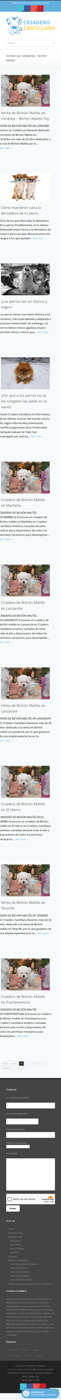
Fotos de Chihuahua (20, 1275)
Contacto (12, 1256)
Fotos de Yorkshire (19, 1267)
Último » (21, 1068)
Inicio (10, 1229)
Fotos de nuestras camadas (23, 1264)
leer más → (40, 238)
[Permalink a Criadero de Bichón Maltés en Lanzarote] (25, 581)
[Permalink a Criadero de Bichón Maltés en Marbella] (25, 478)
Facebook (27, 8)
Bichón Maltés (17, 1248)
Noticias (36, 1350)
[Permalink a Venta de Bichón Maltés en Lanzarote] (25, 683)
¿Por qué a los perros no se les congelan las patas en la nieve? (24, 401)
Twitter (21, 8)
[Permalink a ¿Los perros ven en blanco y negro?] (25, 279)
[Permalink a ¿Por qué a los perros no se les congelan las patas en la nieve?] (25, 373)
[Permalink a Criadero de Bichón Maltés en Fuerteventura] (25, 974)
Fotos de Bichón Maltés (21, 1279)
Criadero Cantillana (36, 1365)
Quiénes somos (15, 1232)
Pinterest (40, 8)
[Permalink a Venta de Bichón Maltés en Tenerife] (25, 880)
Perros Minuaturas (14, 1356)
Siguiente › (7, 1068)
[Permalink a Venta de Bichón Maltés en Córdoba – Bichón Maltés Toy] (25, 91)
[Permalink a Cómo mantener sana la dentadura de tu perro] (25, 187)
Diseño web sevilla (30, 1380)
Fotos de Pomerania (20, 1271)
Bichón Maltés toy (30, 1376)
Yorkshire (14, 1252)
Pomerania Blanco (43, 1372)
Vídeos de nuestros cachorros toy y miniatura (30, 1283)
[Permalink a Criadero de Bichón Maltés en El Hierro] (25, 782)
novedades (11, 1334)
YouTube (34, 8)
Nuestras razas (15, 1236)
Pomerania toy (31, 1331)
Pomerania (15, 1244)
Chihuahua (15, 1240)
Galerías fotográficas (18, 1260)
